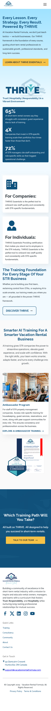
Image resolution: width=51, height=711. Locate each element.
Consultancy (8, 633)
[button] (44, 4)
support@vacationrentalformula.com (23, 670)
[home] (8, 4)
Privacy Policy (16, 691)
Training (6, 628)
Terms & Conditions (32, 691)
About (5, 642)
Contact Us (8, 647)
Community (8, 638)
